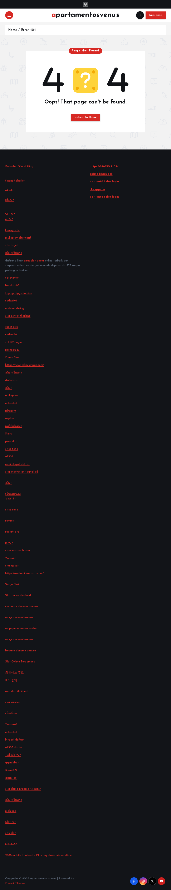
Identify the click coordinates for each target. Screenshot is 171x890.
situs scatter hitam (17, 550)
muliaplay (11, 395)
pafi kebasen (13, 426)
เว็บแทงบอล (12, 494)
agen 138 (11, 778)
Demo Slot (12, 357)
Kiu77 (9, 433)
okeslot (10, 190)
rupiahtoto (12, 531)
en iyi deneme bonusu (19, 617)
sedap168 (11, 300)
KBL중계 (11, 680)
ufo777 (9, 200)
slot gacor (11, 565)
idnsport (10, 411)
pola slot (11, 441)
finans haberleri (15, 180)
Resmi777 (11, 770)
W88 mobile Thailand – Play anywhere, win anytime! (38, 855)
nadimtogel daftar (17, 464)
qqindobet (12, 762)
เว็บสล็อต (11, 713)
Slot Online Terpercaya (20, 661)
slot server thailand (17, 316)
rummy (9, 520)
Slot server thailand (18, 595)
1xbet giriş (11, 327)
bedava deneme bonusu (20, 650)
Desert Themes (15, 883)
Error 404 (28, 30)
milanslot (11, 403)
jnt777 (9, 219)
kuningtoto (12, 230)
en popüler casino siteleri (21, 628)
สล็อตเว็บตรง (13, 253)
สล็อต (8, 388)
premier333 (12, 350)
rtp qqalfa (97, 189)
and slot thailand (16, 691)
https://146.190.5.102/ (104, 166)
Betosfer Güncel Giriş (19, 166)
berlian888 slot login (104, 181)
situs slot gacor (34, 260)
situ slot (10, 833)
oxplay (9, 418)
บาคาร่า (10, 498)
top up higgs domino (18, 293)
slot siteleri (12, 702)
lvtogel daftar (14, 739)
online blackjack (101, 174)
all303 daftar (14, 747)
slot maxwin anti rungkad (21, 472)
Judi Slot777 (13, 755)
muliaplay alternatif (18, 238)
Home (12, 30)
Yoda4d (10, 558)
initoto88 (11, 844)
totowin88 (12, 277)
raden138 (11, 334)
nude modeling (14, 308)
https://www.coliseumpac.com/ (24, 365)
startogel (11, 245)
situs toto (11, 449)
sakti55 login (13, 342)
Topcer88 (11, 724)
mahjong (10, 811)
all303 (9, 456)
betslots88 (12, 285)
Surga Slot (12, 584)
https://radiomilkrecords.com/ (24, 573)
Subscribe (155, 15)
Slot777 (10, 214)
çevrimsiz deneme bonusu (21, 606)
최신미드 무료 (14, 672)
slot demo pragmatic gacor (23, 789)
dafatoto (11, 380)
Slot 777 (10, 822)
